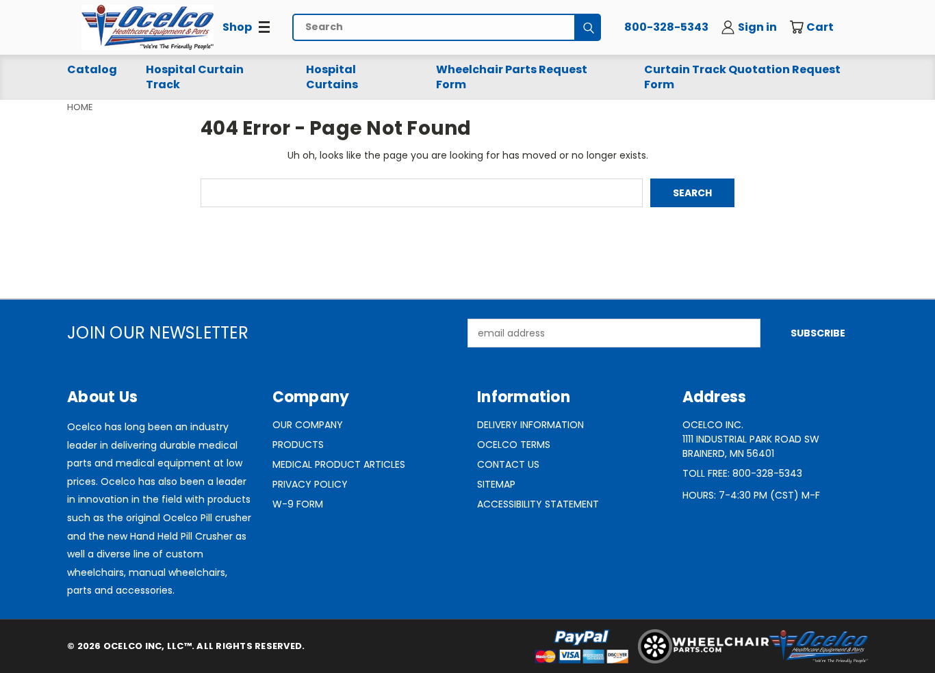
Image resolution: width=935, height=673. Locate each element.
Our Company (307, 425)
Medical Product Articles (338, 464)
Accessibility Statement (538, 504)
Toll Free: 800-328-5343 (742, 473)
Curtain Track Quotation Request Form (742, 77)
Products (298, 444)
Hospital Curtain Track (195, 77)
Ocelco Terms (513, 444)
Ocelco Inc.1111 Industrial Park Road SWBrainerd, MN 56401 (750, 439)
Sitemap (496, 484)
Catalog (92, 69)
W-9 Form (297, 504)
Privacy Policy (310, 484)
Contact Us (508, 464)
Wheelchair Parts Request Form (511, 77)
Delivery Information (530, 425)
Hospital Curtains (332, 77)
